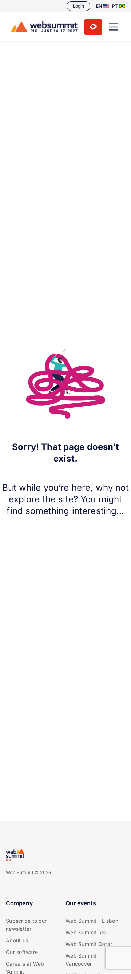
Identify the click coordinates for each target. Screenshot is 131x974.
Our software (22, 952)
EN (99, 6)
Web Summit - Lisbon (92, 921)
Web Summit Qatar (89, 944)
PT (115, 6)
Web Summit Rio (86, 932)
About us (17, 940)
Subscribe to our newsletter (26, 925)
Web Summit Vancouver (81, 960)
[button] (113, 27)
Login (78, 6)
